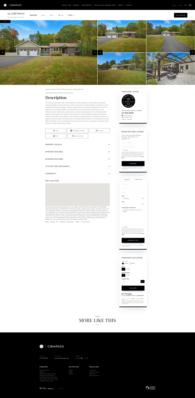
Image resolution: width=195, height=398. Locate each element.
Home (47, 222)
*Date (123, 196)
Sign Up (174, 5)
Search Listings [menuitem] (94, 372)
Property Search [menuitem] (44, 370)
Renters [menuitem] (71, 374)
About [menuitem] (120, 5)
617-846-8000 (128, 113)
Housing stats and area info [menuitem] (104, 5)
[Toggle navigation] (190, 5)
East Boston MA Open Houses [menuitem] (48, 377)
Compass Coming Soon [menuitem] (46, 381)
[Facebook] (76, 358)
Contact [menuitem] (129, 5)
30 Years (126, 263)
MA (57, 222)
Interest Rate (125, 279)
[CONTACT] (180, 15)
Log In (180, 5)
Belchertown (70, 222)
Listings (52, 222)
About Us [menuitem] (92, 374)
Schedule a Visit (138, 179)
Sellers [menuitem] (71, 372)
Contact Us (124, 119)
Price (123, 266)
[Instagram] (87, 358)
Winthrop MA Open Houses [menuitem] (48, 374)
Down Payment (126, 272)
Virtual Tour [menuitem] (66, 5)
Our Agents (129, 119)
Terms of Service (125, 246)
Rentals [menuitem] (42, 372)
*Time (123, 201)
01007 (78, 222)
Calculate (133, 288)
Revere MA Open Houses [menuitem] (47, 375)
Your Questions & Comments (129, 207)
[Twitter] (84, 358)
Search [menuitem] (75, 5)
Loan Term (125, 261)
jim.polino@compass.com (62, 358)
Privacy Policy (141, 245)
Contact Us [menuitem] (93, 370)
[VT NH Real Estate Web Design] (150, 388)
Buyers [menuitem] (71, 370)
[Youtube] (82, 358)
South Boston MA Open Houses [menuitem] (49, 379)
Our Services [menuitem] (86, 5)
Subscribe (133, 163)
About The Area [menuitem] (94, 375)
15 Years (133, 263)
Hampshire (62, 222)
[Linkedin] (78, 358)
